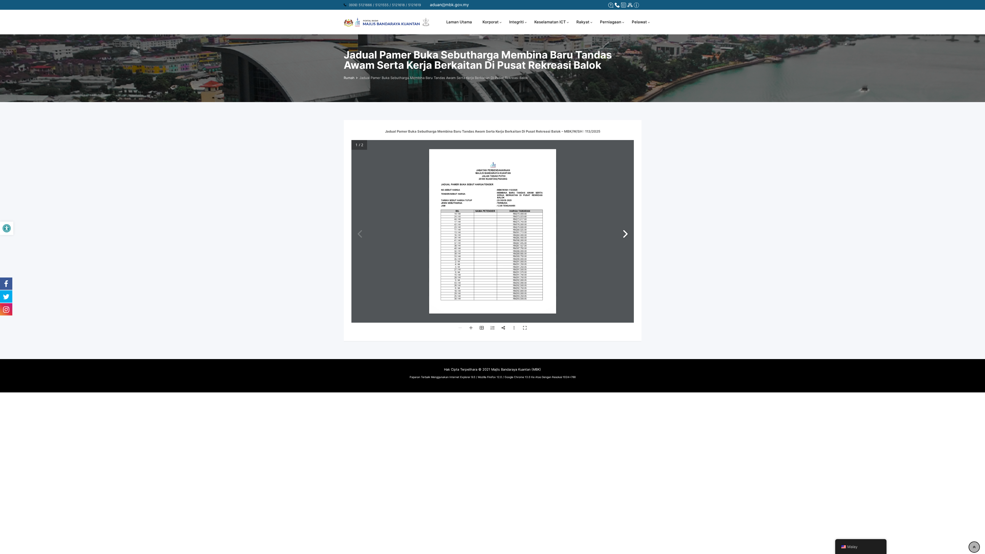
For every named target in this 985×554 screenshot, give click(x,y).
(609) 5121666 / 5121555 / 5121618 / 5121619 (385, 5)
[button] (6, 228)
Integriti (516, 21)
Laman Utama (459, 21)
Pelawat (639, 21)
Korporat (490, 21)
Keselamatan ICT (550, 21)
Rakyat (582, 21)
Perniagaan (610, 21)
